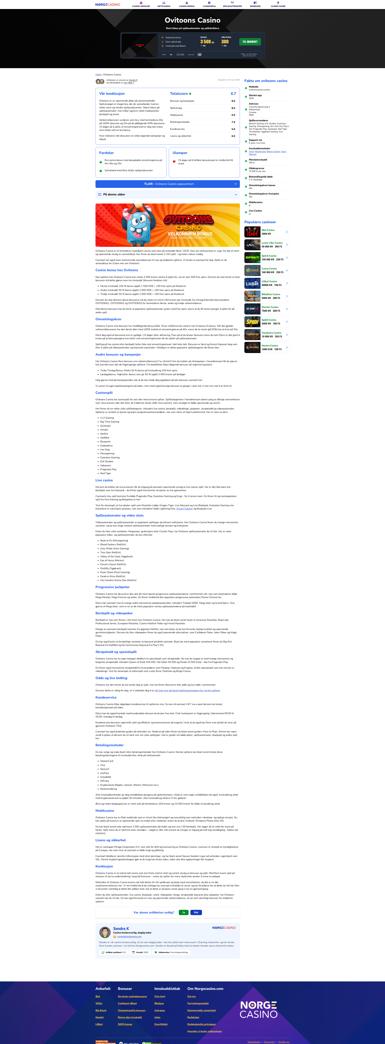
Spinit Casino (269, 255)
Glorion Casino (270, 307)
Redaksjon (193, 1017)
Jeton (283, 151)
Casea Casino (269, 268)
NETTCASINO (164, 6)
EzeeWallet (161, 1024)
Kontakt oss (284, 1042)
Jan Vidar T (129, 82)
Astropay (159, 1010)
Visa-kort (159, 996)
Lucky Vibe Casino (272, 242)
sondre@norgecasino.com (129, 936)
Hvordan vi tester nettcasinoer (204, 1031)
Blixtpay (159, 1003)
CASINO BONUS (186, 6)
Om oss (191, 996)
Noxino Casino (270, 345)
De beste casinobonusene (132, 996)
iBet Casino (268, 230)
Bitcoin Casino (273, 151)
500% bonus (125, 1024)
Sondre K (133, 80)
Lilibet (99, 1024)
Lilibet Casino (269, 281)
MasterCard (260, 151)
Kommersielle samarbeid (201, 1010)
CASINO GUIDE (278, 6)
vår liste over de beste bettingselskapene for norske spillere (187, 690)
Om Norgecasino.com (205, 988)
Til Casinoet (250, 41)
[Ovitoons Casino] (140, 45)
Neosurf (252, 154)
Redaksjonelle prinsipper (201, 1024)
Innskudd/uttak (167, 988)
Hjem (98, 74)
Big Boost (100, 1010)
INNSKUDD (255, 6)
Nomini (99, 1017)
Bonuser (125, 988)
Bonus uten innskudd (130, 1017)
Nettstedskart (254, 1042)
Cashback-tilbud (127, 1003)
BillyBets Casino (271, 294)
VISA (251, 151)
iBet (97, 996)
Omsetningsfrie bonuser (132, 1010)
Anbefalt (103, 988)
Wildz (98, 1003)
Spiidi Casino (269, 319)
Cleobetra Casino (271, 332)
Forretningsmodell (198, 1003)
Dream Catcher (184, 508)
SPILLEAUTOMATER (232, 6)
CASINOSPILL (209, 6)
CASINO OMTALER (141, 6)
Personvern (269, 1042)
